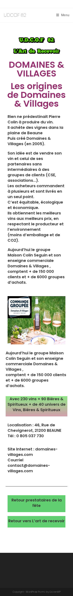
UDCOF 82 (15, 15)
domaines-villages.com (33, 451)
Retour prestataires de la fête (36, 502)
